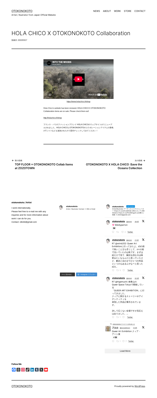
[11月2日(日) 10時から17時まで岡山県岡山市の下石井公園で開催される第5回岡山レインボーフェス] (64, 242)
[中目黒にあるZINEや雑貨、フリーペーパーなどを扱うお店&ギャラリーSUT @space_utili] (64, 258)
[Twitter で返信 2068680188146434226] (113, 271)
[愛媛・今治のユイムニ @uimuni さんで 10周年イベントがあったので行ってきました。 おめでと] (78, 267)
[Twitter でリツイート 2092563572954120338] (118, 232)
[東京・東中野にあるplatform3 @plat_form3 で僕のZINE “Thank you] (92, 250)
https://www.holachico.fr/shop (78, 102)
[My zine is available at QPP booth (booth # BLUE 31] (64, 216)
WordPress (139, 386)
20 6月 (137, 278)
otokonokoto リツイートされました (124, 324)
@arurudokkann (125, 328)
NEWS (96, 11)
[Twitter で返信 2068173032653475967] (113, 317)
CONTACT (140, 11)
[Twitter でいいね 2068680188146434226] (124, 271)
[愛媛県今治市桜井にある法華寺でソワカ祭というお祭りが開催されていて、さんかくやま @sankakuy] (92, 225)
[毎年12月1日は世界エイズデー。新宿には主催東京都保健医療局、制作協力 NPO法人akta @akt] (64, 225)
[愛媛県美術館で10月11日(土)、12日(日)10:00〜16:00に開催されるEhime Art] (64, 250)
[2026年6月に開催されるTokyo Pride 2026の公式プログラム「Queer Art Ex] (78, 216)
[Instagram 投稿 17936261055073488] (78, 258)
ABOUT (107, 11)
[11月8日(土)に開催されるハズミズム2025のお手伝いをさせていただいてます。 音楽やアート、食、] (78, 242)
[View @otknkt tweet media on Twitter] (114, 228)
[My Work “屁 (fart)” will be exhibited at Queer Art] (64, 267)
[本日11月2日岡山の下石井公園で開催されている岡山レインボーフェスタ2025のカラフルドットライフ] (92, 233)
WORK (117, 11)
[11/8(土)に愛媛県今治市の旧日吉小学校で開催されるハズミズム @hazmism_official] (78, 233)
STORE (127, 11)
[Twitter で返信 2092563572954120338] (113, 232)
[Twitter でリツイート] (111, 324)
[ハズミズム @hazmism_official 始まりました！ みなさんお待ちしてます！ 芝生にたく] (64, 233)
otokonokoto (21, 11)
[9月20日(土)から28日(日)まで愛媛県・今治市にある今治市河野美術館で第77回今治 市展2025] (78, 250)
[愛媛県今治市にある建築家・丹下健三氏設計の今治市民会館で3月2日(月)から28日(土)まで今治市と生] (92, 216)
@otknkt (129, 221)
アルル (115, 327)
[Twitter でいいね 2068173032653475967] (124, 317)
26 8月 (137, 221)
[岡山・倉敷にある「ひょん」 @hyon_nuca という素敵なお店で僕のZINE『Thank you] (78, 225)
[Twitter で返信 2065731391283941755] (113, 341)
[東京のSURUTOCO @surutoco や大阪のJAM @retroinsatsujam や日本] (92, 258)
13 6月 (135, 328)
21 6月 (137, 240)
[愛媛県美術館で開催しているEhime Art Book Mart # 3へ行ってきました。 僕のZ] (92, 242)
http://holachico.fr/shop (52, 118)
